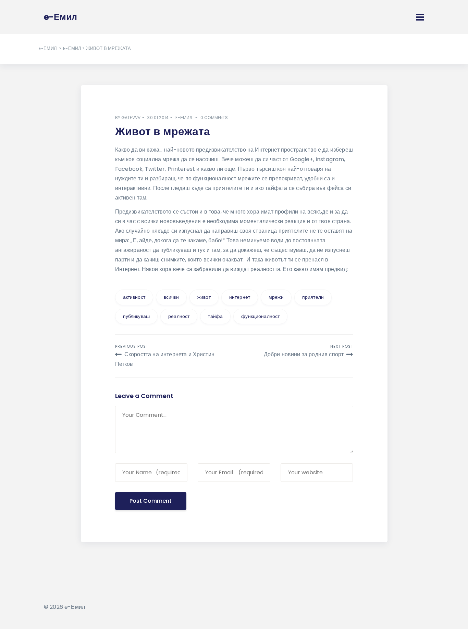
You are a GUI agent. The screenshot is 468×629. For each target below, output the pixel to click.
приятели (313, 297)
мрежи (276, 297)
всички (171, 297)
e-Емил (48, 48)
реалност (178, 316)
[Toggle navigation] (420, 17)
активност (134, 297)
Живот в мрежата (162, 131)
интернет (239, 297)
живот (204, 297)
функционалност (260, 316)
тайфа (215, 316)
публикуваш (136, 316)
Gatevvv (130, 117)
